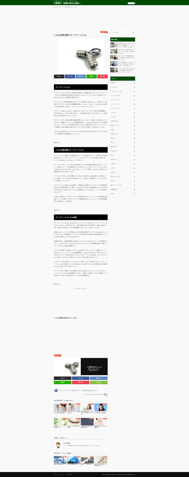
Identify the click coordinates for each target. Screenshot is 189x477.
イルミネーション (116, 91)
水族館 (113, 163)
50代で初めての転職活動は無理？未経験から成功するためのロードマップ (126, 57)
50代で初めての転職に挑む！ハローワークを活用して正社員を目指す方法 (126, 51)
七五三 (113, 116)
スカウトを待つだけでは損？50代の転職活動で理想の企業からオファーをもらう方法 (126, 70)
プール (113, 112)
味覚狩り (114, 134)
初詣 (113, 129)
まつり (114, 87)
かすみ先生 (67, 443)
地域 (113, 138)
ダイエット (115, 95)
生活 (113, 168)
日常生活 (114, 151)
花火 (113, 180)
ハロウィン (115, 104)
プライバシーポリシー (59, 474)
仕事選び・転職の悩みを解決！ (67, 3)
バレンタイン (115, 108)
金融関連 (114, 189)
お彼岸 (113, 82)
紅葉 (113, 172)
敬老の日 (114, 146)
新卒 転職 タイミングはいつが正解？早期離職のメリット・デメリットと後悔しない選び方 (126, 45)
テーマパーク (115, 99)
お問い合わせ (70, 474)
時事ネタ (114, 159)
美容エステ (58, 355)
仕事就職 (114, 121)
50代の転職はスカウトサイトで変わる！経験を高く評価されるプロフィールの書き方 (126, 63)
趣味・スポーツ (116, 185)
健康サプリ (115, 125)
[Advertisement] (94, 19)
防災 (113, 193)
